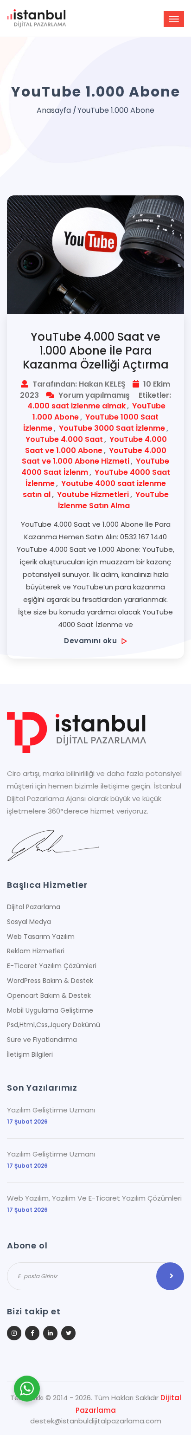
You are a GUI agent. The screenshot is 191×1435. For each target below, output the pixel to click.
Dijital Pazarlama (33, 906)
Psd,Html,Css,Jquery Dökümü (53, 1024)
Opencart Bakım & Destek (49, 995)
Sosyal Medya (29, 921)
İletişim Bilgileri (30, 1054)
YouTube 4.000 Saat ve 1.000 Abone (96, 445)
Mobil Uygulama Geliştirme (50, 1010)
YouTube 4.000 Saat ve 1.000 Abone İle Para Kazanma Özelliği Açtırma (96, 351)
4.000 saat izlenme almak (76, 406)
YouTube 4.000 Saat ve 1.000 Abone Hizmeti (94, 456)
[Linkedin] (50, 1333)
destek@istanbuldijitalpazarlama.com (95, 1421)
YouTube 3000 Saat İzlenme (112, 428)
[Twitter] (68, 1333)
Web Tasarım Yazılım (41, 936)
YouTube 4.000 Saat (64, 439)
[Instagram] (14, 1333)
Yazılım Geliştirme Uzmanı (51, 1110)
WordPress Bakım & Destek (50, 980)
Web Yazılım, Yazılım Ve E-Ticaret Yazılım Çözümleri (94, 1198)
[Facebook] (32, 1333)
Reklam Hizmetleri (35, 951)
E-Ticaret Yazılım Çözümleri (51, 965)
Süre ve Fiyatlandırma (42, 1039)
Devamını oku (91, 641)
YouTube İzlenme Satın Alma (113, 500)
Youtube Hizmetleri (93, 494)
